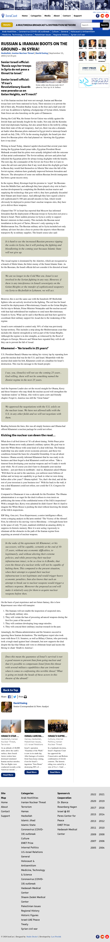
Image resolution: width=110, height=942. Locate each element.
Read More (9, 775)
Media (47, 15)
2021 (102, 794)
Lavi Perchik (56, 936)
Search (104, 25)
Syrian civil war (78, 34)
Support (78, 15)
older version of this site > (101, 12)
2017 (93, 807)
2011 (93, 827)
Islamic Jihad (28, 820)
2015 (93, 814)
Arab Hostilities (9, 31)
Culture (55, 31)
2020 (93, 801)
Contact (67, 15)
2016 (102, 807)
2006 (102, 841)
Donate (7, 24)
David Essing (42, 53)
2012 (102, 821)
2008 (102, 834)
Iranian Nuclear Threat (23, 53)
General (64, 31)
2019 (102, 801)
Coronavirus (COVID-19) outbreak (34, 31)
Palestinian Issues (43, 34)
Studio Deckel (32, 936)
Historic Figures (29, 915)
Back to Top (10, 690)
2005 (93, 847)
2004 (102, 847)
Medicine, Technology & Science (17, 34)
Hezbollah (6, 53)
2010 (102, 827)
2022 (93, 794)
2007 (93, 841)
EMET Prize (27, 843)
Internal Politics (30, 847)
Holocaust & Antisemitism (83, 31)
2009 (93, 834)
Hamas (27, 739)
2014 (102, 814)
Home (25, 15)
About (57, 15)
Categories (36, 15)
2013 (93, 821)
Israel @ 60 (63, 811)
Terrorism (5, 744)
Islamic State (28, 825)
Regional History (61, 34)
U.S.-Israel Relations (33, 744)
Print (21, 696)
